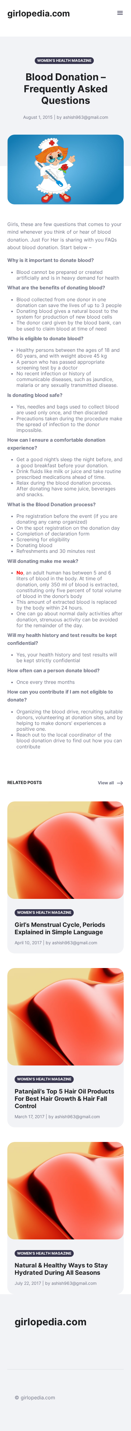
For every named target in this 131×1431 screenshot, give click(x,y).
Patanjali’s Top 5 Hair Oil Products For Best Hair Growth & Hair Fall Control (64, 1099)
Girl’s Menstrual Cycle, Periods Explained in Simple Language (60, 928)
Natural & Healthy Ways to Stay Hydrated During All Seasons (61, 1269)
